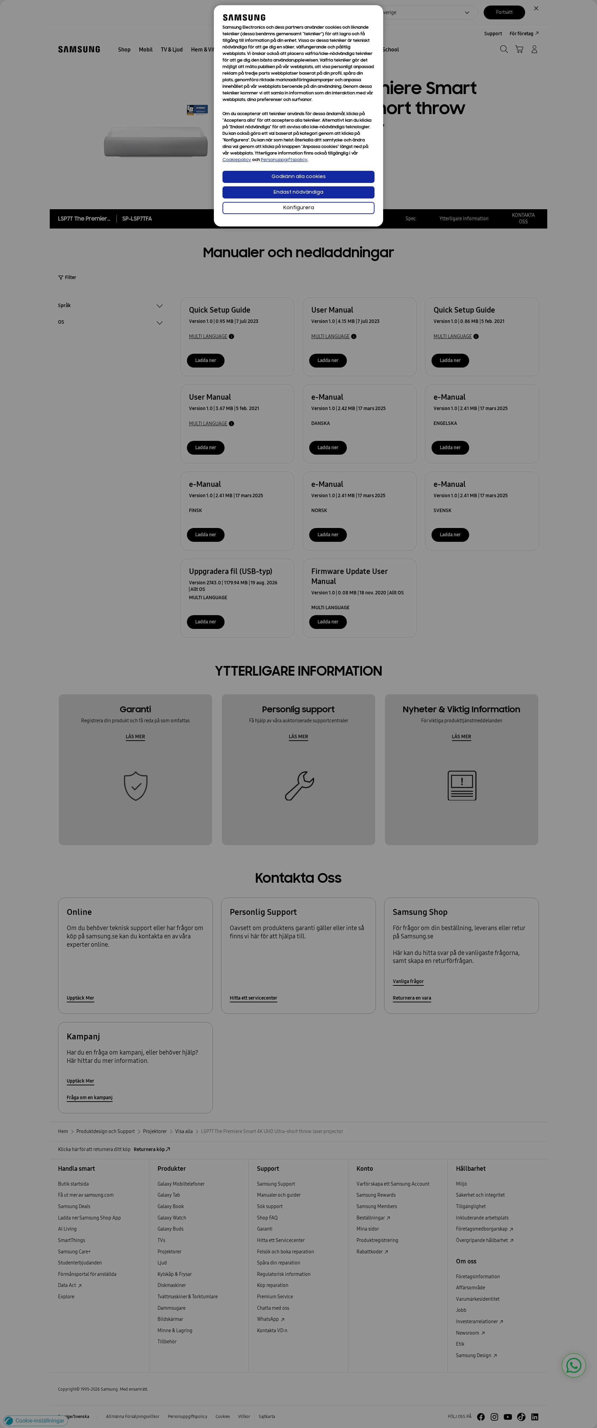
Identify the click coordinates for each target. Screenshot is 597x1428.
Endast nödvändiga (298, 192)
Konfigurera (298, 208)
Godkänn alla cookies (299, 176)
